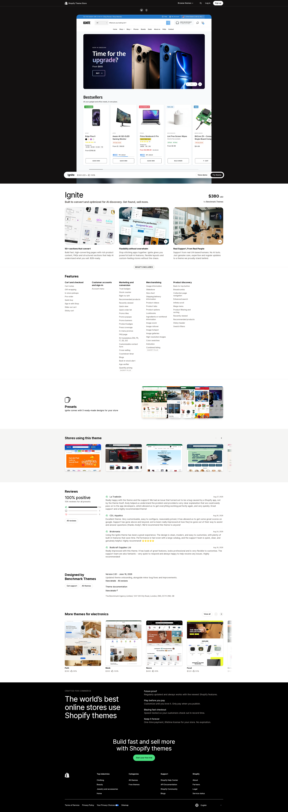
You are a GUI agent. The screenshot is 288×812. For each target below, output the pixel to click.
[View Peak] (154, 402)
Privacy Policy (88, 805)
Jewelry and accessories (107, 789)
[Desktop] (141, 10)
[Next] (221, 438)
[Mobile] (146, 10)
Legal (195, 789)
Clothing (100, 780)
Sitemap (124, 805)
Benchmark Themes (214, 201)
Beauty (100, 784)
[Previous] (216, 438)
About (195, 780)
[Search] (200, 3)
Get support (72, 586)
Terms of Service (72, 805)
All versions (123, 581)
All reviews (71, 521)
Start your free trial (144, 758)
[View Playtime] (196, 402)
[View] (83, 458)
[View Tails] (182, 402)
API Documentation (169, 784)
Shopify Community (169, 789)
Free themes (134, 784)
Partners (196, 784)
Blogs (163, 793)
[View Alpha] (168, 402)
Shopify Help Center (169, 780)
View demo (202, 175)
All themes (86, 586)
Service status (199, 793)
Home (99, 793)
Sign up (218, 3)
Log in (207, 3)
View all (207, 614)
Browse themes (184, 3)
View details (111, 581)
